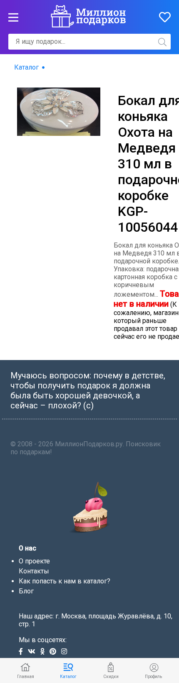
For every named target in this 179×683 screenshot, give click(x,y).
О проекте (34, 561)
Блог (26, 591)
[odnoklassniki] (45, 652)
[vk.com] (34, 652)
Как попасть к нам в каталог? (64, 581)
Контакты (34, 571)
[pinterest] (55, 652)
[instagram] (65, 652)
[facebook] (23, 652)
